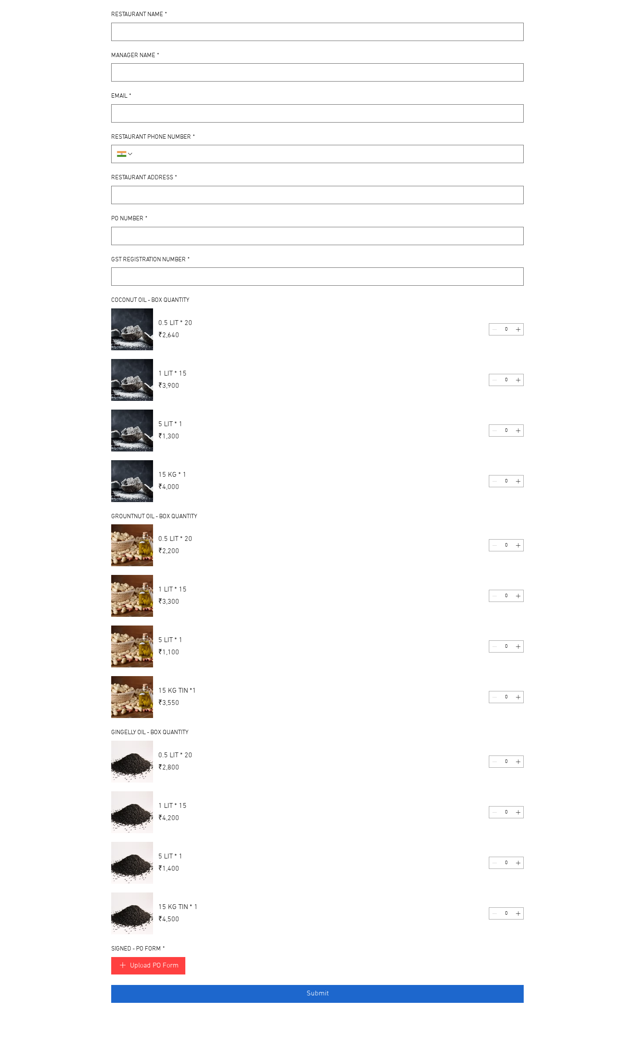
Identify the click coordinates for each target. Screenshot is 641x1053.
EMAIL (121, 96)
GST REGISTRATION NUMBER (150, 259)
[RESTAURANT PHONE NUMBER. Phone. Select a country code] (125, 153)
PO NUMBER (129, 218)
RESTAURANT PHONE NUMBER (153, 137)
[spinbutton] (506, 329)
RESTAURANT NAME (139, 14)
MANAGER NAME (135, 55)
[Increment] (518, 329)
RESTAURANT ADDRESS (144, 177)
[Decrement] (494, 329)
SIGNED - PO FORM (138, 949)
